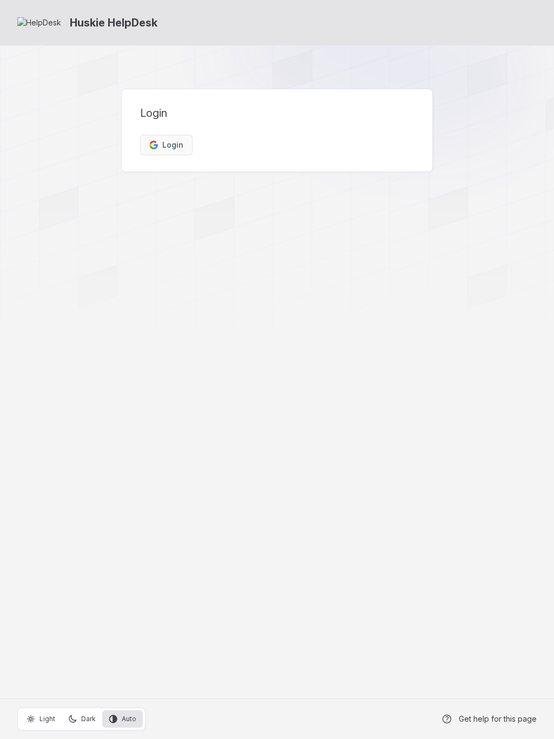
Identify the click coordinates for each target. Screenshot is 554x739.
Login (172, 144)
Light (47, 719)
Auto (129, 719)
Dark (88, 719)
